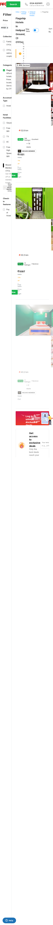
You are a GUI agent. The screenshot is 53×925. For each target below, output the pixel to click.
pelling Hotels (23, 13)
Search (13, 4)
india (17, 12)
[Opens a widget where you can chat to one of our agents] (9, 921)
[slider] (4, 25)
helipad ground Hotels (32, 13)
